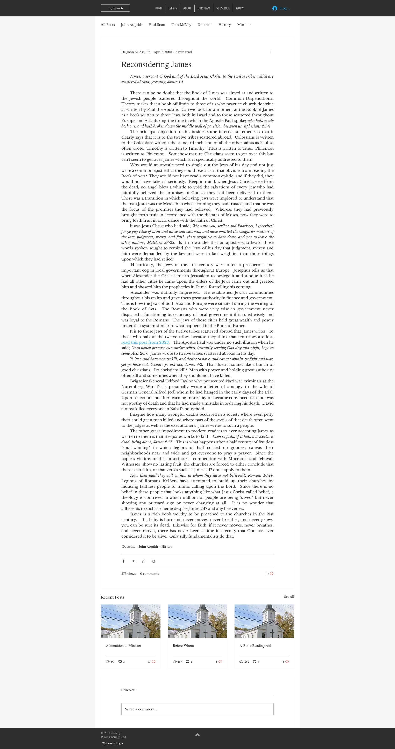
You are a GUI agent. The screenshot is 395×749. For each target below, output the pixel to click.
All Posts (108, 25)
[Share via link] (143, 561)
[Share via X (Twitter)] (133, 561)
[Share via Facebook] (123, 561)
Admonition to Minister (123, 645)
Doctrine (205, 25)
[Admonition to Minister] (130, 621)
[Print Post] (154, 561)
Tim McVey (181, 25)
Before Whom (183, 645)
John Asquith (131, 25)
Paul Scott (157, 25)
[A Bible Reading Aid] (264, 621)
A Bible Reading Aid (255, 645)
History (224, 25)
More (241, 25)
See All (289, 597)
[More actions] (271, 51)
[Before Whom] (197, 621)
